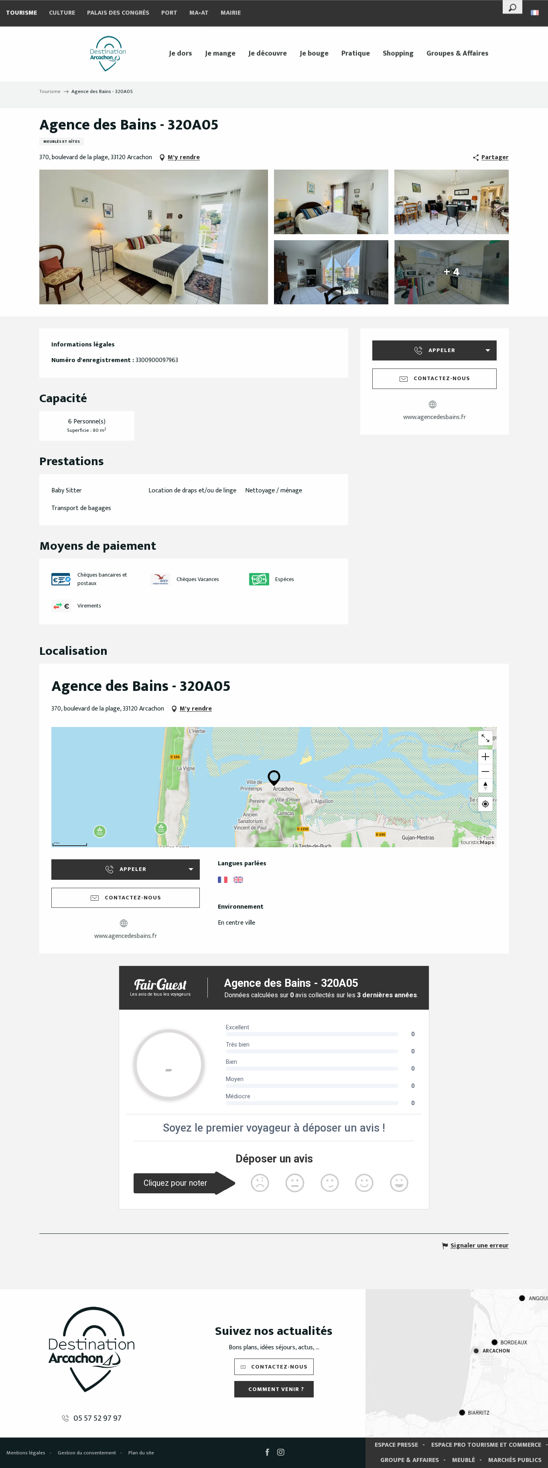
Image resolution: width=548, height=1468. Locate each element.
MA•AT (199, 13)
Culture (62, 13)
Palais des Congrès (118, 13)
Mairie (231, 13)
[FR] (535, 12)
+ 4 (452, 272)
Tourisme (21, 13)
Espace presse (396, 1445)
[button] (512, 7)
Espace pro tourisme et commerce (486, 1445)
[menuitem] (107, 54)
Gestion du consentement (87, 1452)
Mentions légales (25, 1452)
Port (169, 13)
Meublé (463, 1460)
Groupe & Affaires (409, 1460)
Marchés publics (515, 1460)
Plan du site (141, 1452)
